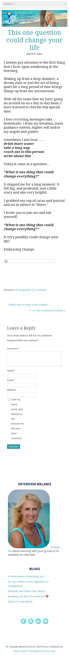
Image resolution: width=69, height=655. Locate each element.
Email (11, 380)
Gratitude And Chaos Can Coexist (26, 591)
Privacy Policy (48, 650)
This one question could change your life (34, 40)
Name (11, 370)
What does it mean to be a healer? (29, 304)
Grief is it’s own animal (20, 601)
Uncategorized (23, 289)
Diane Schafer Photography (27, 650)
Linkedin (38, 621)
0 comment (40, 289)
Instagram (31, 621)
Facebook (23, 621)
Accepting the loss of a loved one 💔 (28, 596)
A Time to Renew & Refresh (48, 310)
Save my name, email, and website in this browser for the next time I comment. (17, 419)
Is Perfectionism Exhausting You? (26, 576)
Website (11, 389)
